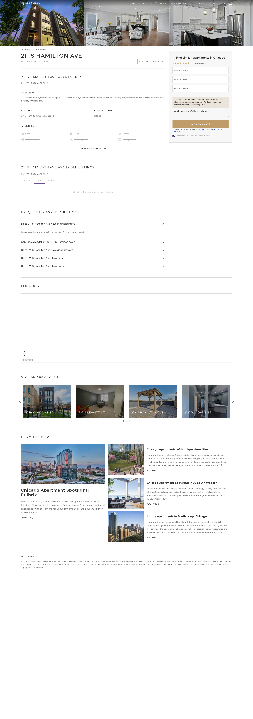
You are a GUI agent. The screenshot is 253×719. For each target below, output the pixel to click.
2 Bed (51, 180)
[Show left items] (20, 401)
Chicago (25, 49)
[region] (126, 328)
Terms (202, 129)
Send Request (201, 124)
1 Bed (39, 180)
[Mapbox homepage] (27, 360)
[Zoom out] (24, 355)
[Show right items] (233, 401)
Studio (27, 180)
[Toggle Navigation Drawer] (230, 3)
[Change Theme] (22, 3)
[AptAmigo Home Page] (32, 3)
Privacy (207, 129)
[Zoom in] (24, 352)
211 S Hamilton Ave (38, 49)
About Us (203, 3)
